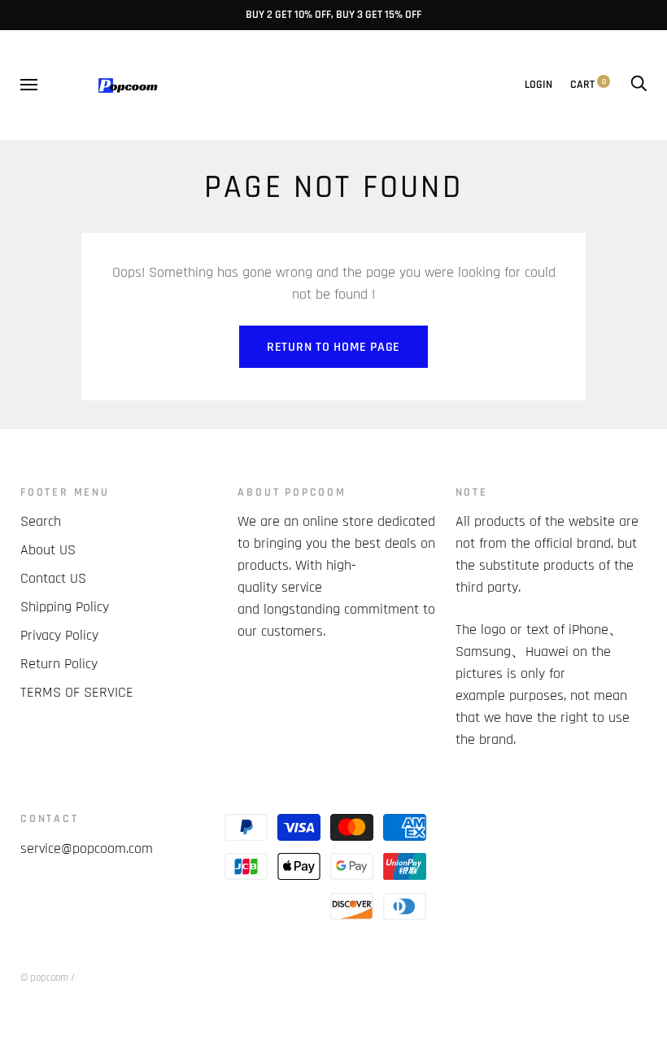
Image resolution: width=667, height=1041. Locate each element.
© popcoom (44, 977)
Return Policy (59, 663)
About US (48, 549)
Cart (588, 84)
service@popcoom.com (86, 848)
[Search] (638, 84)
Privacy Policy (59, 635)
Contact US (53, 578)
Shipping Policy (64, 606)
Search (40, 521)
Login (538, 84)
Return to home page (333, 347)
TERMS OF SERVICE (76, 692)
